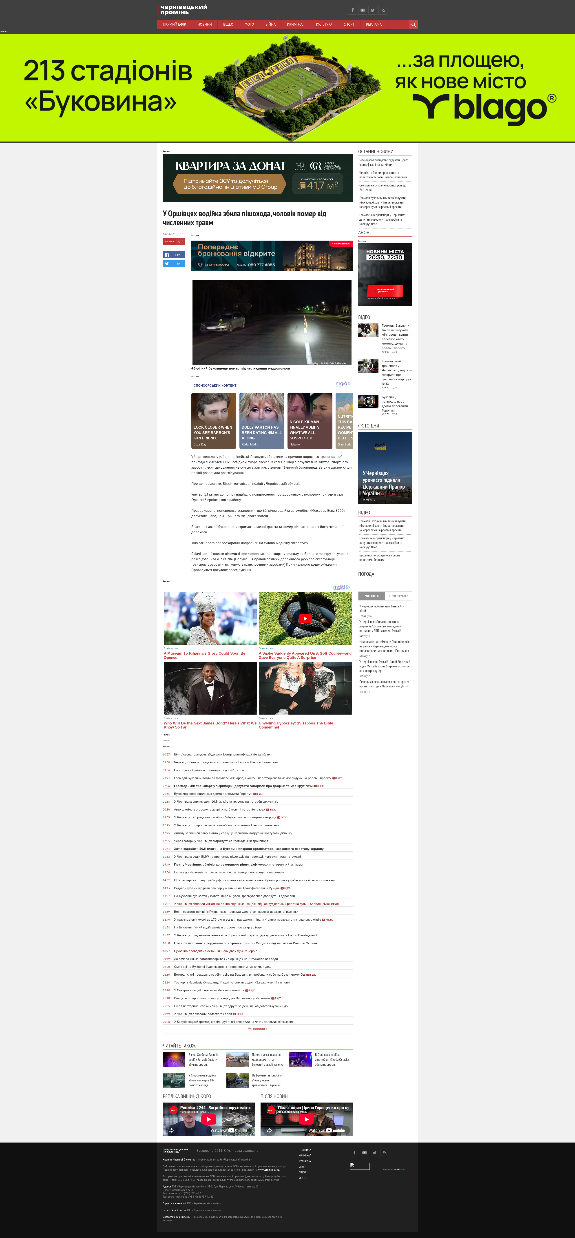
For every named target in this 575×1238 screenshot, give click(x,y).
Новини (204, 24)
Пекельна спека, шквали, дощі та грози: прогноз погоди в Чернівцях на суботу (384, 683)
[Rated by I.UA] (360, 1169)
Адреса (167, 1187)
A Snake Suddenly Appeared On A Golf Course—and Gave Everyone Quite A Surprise (305, 655)
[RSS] (382, 10)
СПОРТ (303, 1167)
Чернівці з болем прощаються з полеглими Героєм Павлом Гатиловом (383, 174)
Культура (324, 24)
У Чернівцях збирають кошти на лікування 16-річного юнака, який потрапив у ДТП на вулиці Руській (380, 626)
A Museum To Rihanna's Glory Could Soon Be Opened (204, 655)
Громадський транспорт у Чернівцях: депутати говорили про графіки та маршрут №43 (382, 219)
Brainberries (171, 648)
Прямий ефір (174, 24)
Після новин (274, 1096)
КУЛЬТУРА (305, 1161)
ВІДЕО (302, 1172)
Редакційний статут (174, 1210)
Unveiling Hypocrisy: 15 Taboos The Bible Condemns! (296, 725)
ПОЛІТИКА (305, 1150)
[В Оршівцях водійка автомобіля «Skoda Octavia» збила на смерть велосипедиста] (300, 1059)
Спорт (349, 24)
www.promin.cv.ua (268, 1170)
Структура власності (174, 1203)
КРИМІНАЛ (305, 1156)
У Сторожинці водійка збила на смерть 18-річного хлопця (202, 1080)
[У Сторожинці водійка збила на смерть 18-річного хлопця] (174, 1080)
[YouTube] (362, 10)
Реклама (374, 24)
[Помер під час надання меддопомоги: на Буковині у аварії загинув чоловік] (237, 1059)
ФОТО (302, 1178)
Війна (270, 24)
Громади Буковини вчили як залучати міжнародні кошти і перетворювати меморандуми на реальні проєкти (382, 202)
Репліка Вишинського (187, 1096)
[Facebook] (352, 10)
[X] (372, 10)
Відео (228, 24)
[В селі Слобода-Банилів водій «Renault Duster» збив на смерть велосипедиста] (174, 1059)
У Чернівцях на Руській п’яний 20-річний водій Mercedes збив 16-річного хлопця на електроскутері (384, 666)
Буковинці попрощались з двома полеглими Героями (379, 557)
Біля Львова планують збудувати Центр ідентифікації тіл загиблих (383, 162)
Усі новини (256, 1029)
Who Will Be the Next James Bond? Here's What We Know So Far (210, 725)
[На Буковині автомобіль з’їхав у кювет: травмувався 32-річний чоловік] (237, 1080)
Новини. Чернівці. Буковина (179, 1160)
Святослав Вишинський (176, 1217)
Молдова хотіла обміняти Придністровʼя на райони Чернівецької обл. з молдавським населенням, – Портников (384, 646)
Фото (249, 24)
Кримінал (296, 24)
